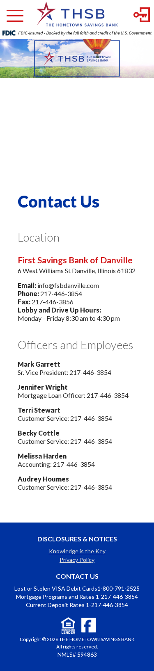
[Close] (15, 19)
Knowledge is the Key (77, 551)
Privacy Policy (77, 559)
